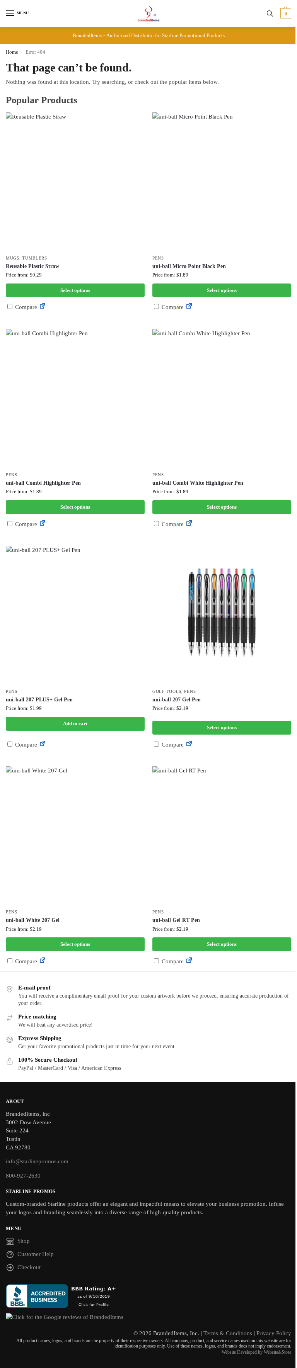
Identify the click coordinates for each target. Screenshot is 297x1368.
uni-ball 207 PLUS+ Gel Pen (39, 700)
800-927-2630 (23, 1176)
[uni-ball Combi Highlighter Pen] (75, 398)
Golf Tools (166, 691)
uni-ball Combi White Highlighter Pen (197, 483)
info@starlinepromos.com (37, 1161)
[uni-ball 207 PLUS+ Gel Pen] (75, 615)
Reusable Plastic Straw (32, 266)
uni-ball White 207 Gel (33, 920)
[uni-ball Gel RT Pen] (221, 835)
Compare (25, 307)
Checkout (29, 1267)
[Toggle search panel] (270, 13)
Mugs (12, 258)
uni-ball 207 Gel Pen (176, 700)
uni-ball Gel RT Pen (176, 920)
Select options (75, 290)
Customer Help (35, 1254)
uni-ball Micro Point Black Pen (189, 266)
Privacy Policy (273, 1333)
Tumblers (34, 258)
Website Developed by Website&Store (256, 1352)
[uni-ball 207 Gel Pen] (221, 615)
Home (12, 52)
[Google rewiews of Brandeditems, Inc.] (148, 1317)
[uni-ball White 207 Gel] (75, 835)
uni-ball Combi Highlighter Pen (43, 483)
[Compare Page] (42, 307)
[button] (284, 13)
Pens (158, 258)
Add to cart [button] (75, 723)
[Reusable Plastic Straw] (75, 181)
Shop (23, 1241)
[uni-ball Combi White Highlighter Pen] (221, 398)
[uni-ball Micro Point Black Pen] (221, 181)
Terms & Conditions (227, 1333)
